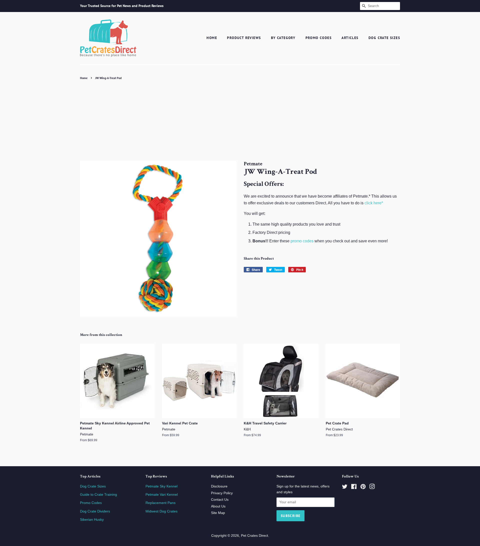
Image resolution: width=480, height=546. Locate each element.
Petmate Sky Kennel (162, 486)
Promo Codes (319, 38)
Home (211, 38)
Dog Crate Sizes (384, 38)
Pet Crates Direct (254, 535)
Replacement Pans (161, 503)
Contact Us (219, 499)
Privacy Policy (222, 493)
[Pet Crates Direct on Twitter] (345, 487)
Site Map (218, 513)
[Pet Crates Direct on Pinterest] (363, 487)
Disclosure (219, 486)
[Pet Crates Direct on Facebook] (354, 487)
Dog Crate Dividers (95, 511)
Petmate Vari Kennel (162, 494)
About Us (218, 506)
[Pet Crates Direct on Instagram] (372, 487)
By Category (283, 38)
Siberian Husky (92, 519)
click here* (373, 203)
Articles (350, 38)
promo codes (302, 241)
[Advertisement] (240, 119)
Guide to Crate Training (98, 494)
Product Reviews (244, 38)
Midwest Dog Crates (162, 511)
